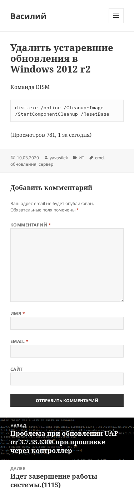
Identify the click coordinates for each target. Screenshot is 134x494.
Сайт (16, 369)
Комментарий (30, 225)
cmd (99, 158)
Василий (28, 15)
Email (19, 341)
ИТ (81, 158)
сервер (46, 164)
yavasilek (59, 158)
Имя (17, 313)
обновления (23, 164)
